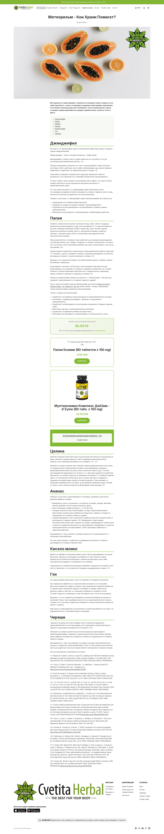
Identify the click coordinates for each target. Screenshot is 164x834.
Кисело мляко (60, 129)
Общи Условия (127, 786)
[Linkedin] (149, 828)
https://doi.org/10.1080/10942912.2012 (94, 714)
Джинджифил (60, 119)
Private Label (144, 799)
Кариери (143, 793)
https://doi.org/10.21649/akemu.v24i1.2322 (65, 732)
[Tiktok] (146, 828)
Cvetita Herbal (100, 331)
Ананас (57, 126)
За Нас (142, 790)
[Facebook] (136, 828)
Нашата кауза (145, 796)
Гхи (56, 131)
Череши (58, 134)
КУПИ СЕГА (82, 361)
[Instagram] (139, 828)
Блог (141, 786)
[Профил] (144, 8)
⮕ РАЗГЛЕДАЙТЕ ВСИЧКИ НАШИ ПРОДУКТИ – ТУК (82, 436)
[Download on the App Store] (20, 810)
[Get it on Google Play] (33, 810)
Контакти (125, 795)
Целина (57, 124)
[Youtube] (142, 828)
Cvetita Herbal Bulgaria (24, 828)
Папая (57, 121)
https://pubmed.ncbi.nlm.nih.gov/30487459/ (76, 766)
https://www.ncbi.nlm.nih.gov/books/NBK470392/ (68, 669)
